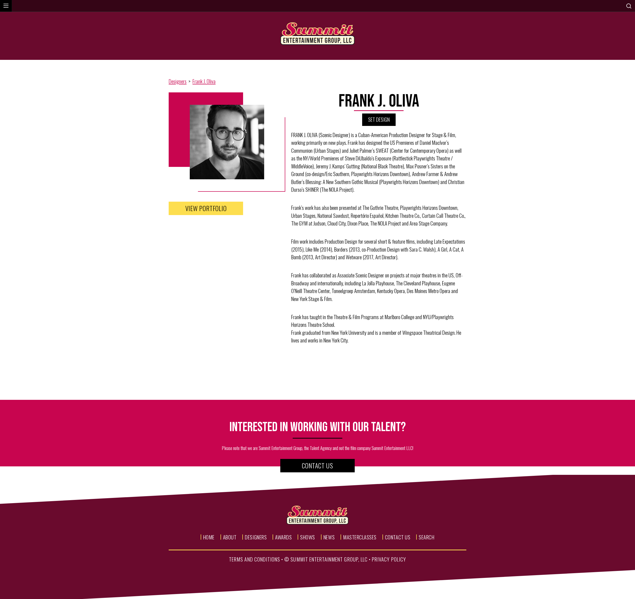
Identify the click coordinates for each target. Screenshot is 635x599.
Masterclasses (360, 537)
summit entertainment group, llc (329, 559)
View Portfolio (206, 208)
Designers (178, 81)
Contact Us (317, 465)
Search (426, 537)
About (230, 537)
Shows (307, 537)
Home (209, 537)
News (329, 537)
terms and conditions (254, 559)
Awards (283, 537)
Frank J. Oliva (204, 81)
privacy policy (389, 559)
